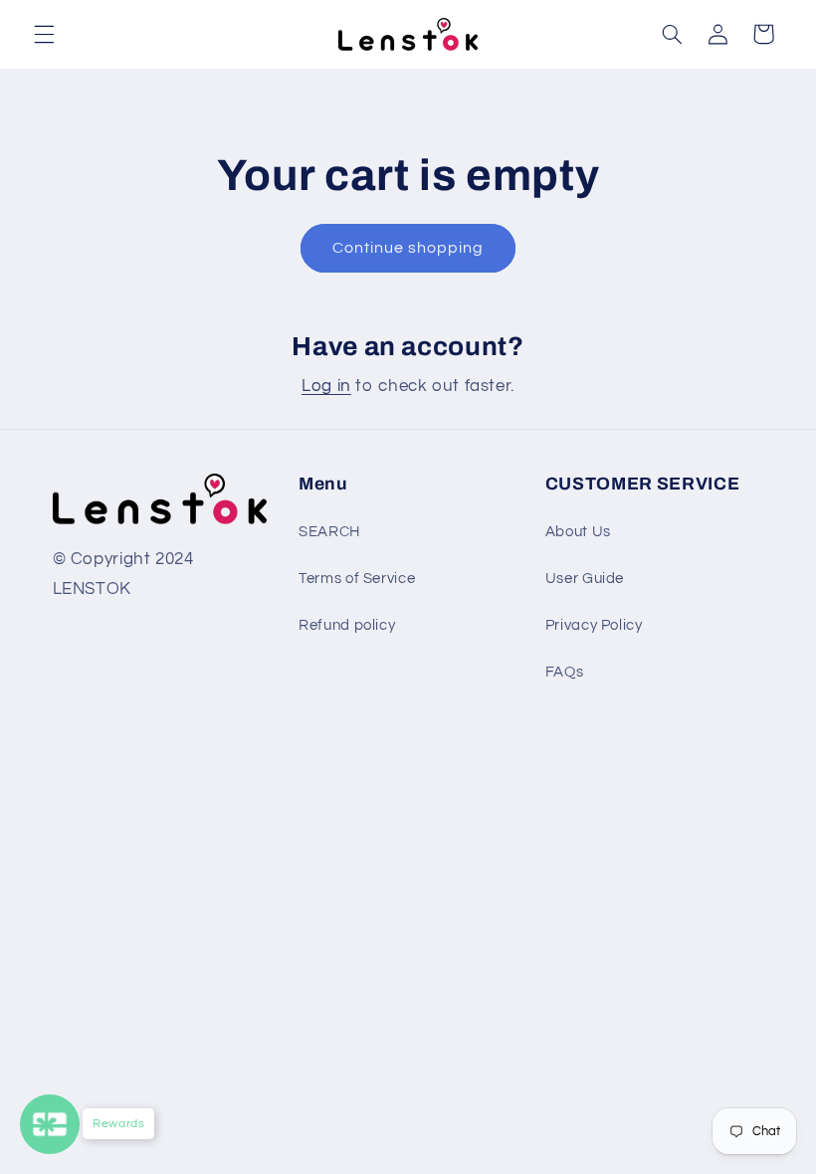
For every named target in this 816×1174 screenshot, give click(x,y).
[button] (44, 34)
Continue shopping (408, 248)
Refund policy (347, 625)
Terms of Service (357, 578)
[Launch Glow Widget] (50, 1124)
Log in (326, 386)
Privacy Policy (594, 625)
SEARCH (329, 531)
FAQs (564, 672)
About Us (578, 531)
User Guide (584, 578)
